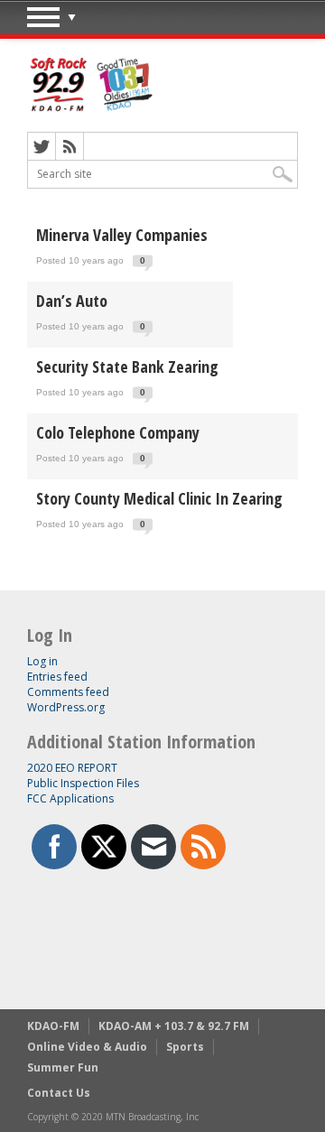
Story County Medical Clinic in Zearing (159, 498)
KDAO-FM (53, 1026)
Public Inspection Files (83, 783)
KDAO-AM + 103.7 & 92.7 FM (173, 1026)
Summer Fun (62, 1067)
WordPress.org (66, 707)
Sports (185, 1046)
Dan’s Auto (71, 301)
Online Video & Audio (87, 1046)
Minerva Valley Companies (122, 235)
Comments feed (68, 692)
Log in (42, 661)
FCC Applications (70, 798)
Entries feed (57, 676)
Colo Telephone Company (118, 432)
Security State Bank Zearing (127, 366)
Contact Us (58, 1092)
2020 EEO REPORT (72, 767)
